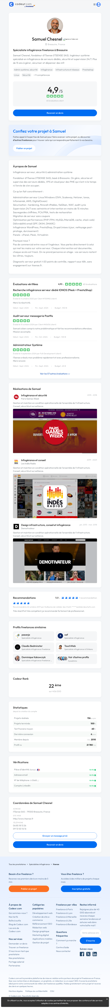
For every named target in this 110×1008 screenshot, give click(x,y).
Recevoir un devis (55, 113)
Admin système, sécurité (26, 69)
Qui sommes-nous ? (18, 913)
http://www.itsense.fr (23, 818)
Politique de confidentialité (36, 991)
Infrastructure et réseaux (67, 69)
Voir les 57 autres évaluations (54, 373)
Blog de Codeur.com (18, 924)
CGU (52, 991)
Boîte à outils (15, 920)
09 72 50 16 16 (19, 828)
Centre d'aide (62, 947)
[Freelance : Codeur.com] (22, 4)
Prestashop (87, 69)
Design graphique (40, 931)
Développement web (42, 913)
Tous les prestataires (17, 864)
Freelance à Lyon (64, 913)
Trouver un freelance (18, 947)
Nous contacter (63, 951)
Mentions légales (16, 991)
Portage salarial (16, 961)
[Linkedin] (95, 954)
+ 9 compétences (42, 75)
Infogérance (46, 69)
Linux (16, 75)
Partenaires (14, 965)
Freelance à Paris (64, 909)
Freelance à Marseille (66, 916)
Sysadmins (72, 661)
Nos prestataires (16, 958)
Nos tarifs (13, 916)
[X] (88, 954)
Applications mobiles (42, 938)
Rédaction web (39, 927)
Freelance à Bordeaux (66, 924)
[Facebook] (82, 954)
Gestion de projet (40, 942)
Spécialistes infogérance (39, 864)
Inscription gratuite (81, 888)
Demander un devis (18, 943)
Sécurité (26, 75)
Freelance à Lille (64, 920)
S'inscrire (90, 940)
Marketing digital (40, 935)
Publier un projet (24, 148)
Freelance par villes (66, 904)
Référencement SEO (42, 923)
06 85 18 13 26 (19, 825)
